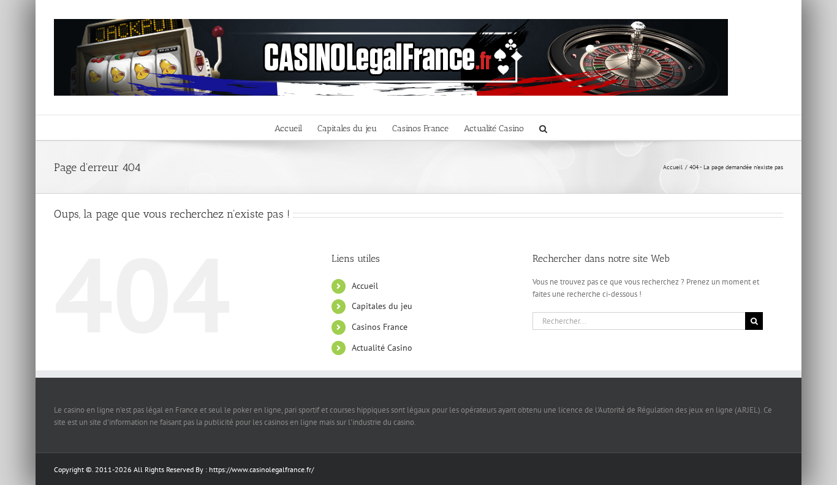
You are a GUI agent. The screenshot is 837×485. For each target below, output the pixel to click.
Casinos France (379, 326)
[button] (543, 127)
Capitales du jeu (382, 305)
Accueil (365, 285)
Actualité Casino (382, 347)
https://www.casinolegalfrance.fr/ (261, 469)
